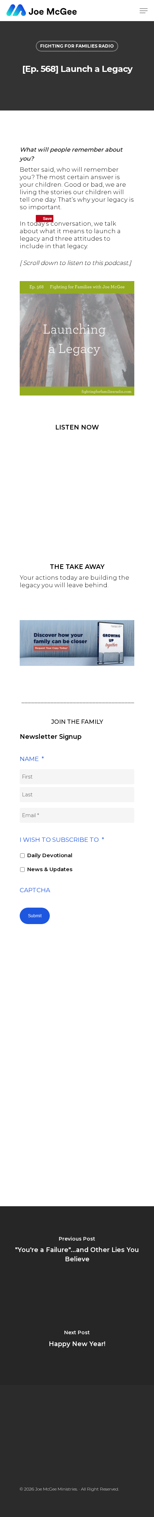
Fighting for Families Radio (77, 46)
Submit (35, 915)
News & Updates (49, 869)
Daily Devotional (49, 855)
